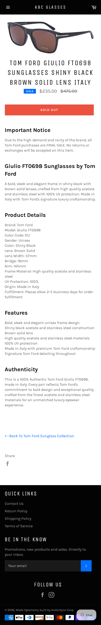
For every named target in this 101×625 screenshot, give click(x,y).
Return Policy (16, 511)
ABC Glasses (50, 7)
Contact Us (14, 503)
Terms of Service (19, 526)
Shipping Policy (18, 518)
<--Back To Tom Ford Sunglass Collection (39, 436)
